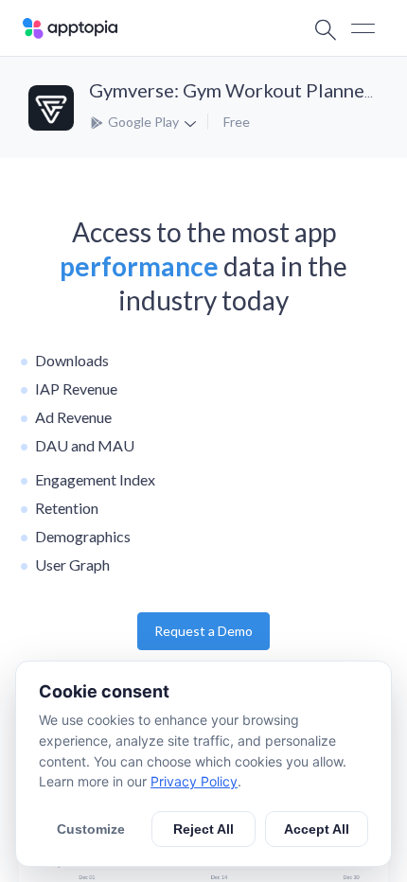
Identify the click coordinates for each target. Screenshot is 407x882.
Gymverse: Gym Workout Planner (230, 90)
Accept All (316, 829)
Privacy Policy (194, 781)
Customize (91, 829)
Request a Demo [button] (203, 631)
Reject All (203, 829)
